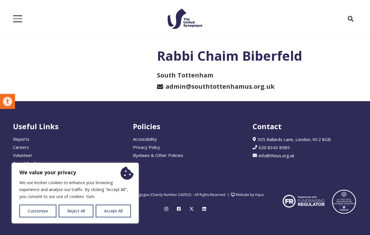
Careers (21, 147)
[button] (7, 101)
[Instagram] (166, 209)
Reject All (76, 211)
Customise (38, 211)
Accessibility (145, 139)
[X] (191, 209)
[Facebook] (179, 209)
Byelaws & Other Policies (158, 155)
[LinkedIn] (204, 209)
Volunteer (22, 155)
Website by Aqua (249, 194)
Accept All (113, 211)
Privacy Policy (146, 147)
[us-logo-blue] (185, 19)
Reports (21, 139)
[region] (75, 193)
